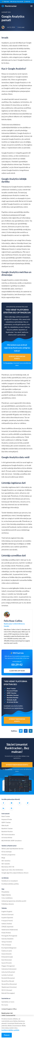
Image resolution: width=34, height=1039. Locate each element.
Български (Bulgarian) (9, 948)
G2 (11, 808)
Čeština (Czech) (7, 951)
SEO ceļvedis (6, 864)
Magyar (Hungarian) (8, 966)
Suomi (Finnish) (7, 963)
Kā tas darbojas (7, 851)
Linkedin (3, 808)
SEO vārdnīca (6, 861)
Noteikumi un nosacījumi (10, 881)
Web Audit (5, 825)
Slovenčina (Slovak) (8, 981)
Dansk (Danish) (7, 954)
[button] (31, 6)
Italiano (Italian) (7, 923)
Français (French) (7, 920)
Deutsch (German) (8, 914)
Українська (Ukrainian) (9, 987)
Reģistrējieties (6, 895)
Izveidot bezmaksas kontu (17, 357)
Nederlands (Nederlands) (10, 929)
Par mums (5, 1005)
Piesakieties (5, 892)
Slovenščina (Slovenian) (9, 984)
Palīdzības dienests (8, 904)
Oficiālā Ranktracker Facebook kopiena (19, 803)
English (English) (7, 911)
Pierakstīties (9, 363)
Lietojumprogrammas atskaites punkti (14, 901)
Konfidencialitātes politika (10, 884)
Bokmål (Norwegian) (8, 993)
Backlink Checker (7, 828)
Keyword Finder (7, 819)
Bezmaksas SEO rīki (8, 867)
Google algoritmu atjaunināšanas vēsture (15, 873)
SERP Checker (6, 822)
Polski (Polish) (6, 932)
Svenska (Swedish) (7, 939)
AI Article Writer (7, 837)
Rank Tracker (6, 816)
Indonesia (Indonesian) (9, 969)
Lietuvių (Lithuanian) (8, 972)
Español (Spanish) (7, 917)
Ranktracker (9, 6)
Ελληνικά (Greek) (7, 957)
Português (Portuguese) (9, 936)
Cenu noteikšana (7, 898)
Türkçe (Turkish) (7, 942)
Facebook (3, 803)
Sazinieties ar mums (8, 1002)
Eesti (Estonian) (7, 960)
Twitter (28, 803)
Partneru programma (8, 854)
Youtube (11, 803)
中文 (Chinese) (6, 945)
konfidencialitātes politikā (10, 1030)
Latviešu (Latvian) (7, 975)
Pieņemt (7, 1035)
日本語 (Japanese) (7, 926)
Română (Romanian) (8, 978)
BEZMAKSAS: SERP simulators (12, 840)
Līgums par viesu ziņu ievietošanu (12, 870)
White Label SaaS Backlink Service (12, 848)
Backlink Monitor (7, 831)
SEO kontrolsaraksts (8, 834)
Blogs (3, 857)
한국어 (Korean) (7, 990)
